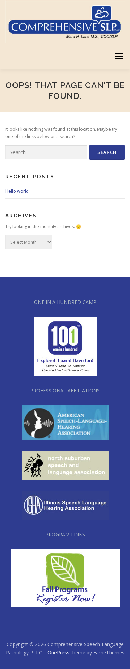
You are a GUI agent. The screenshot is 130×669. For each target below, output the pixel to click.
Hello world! (17, 191)
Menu (118, 56)
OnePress (58, 652)
